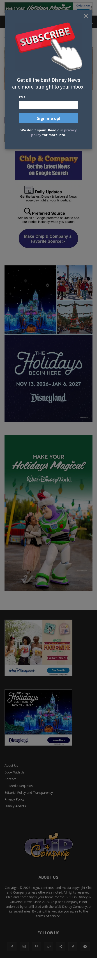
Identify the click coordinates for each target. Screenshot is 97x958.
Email (23, 97)
